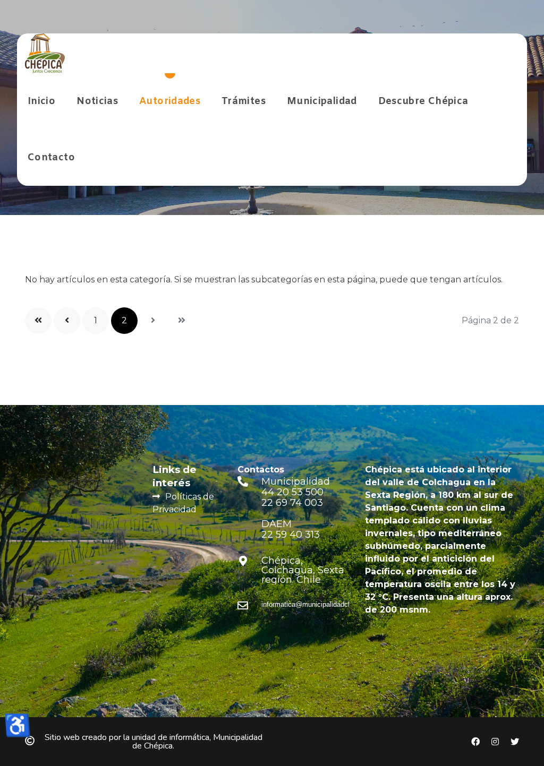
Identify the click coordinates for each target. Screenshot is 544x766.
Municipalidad (322, 101)
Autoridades (169, 101)
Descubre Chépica (423, 101)
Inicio (41, 101)
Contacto (51, 157)
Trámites (244, 101)
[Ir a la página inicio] (38, 320)
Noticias (97, 101)
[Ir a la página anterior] (67, 320)
